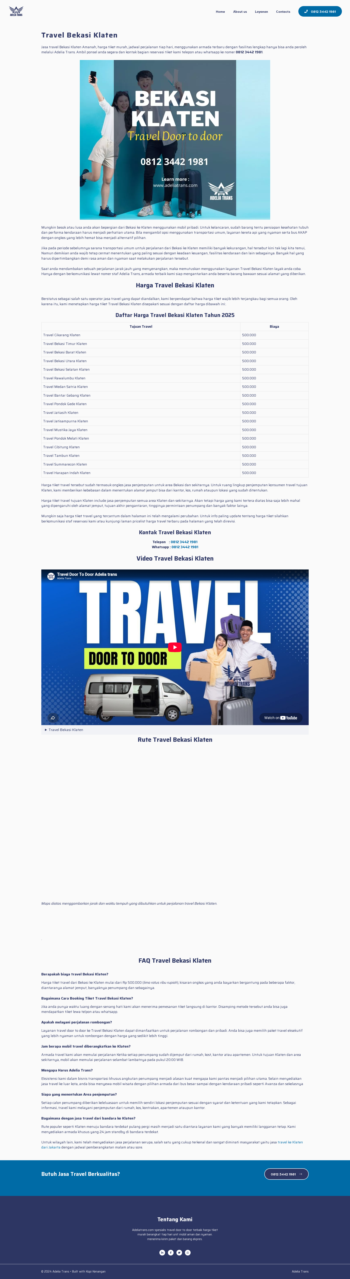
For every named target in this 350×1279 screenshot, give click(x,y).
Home (220, 11)
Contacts (283, 11)
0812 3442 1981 (184, 542)
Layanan (261, 11)
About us (240, 11)
